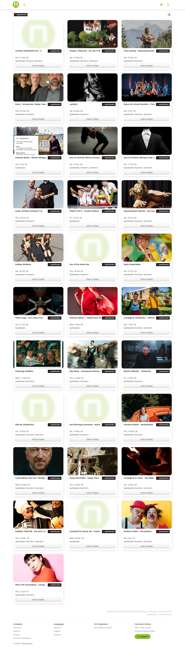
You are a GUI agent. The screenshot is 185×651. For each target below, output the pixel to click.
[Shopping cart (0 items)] (161, 4)
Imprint (16, 631)
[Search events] (24, 4)
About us (17, 627)
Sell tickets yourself (103, 627)
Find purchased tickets (145, 631)
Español (57, 634)
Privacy (16, 634)
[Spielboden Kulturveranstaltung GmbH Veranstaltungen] (20, 14)
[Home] (16, 4)
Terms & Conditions (22, 638)
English (57, 631)
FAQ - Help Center (143, 627)
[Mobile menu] (168, 4)
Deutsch (57, 627)
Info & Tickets (38, 65)
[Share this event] (169, 14)
